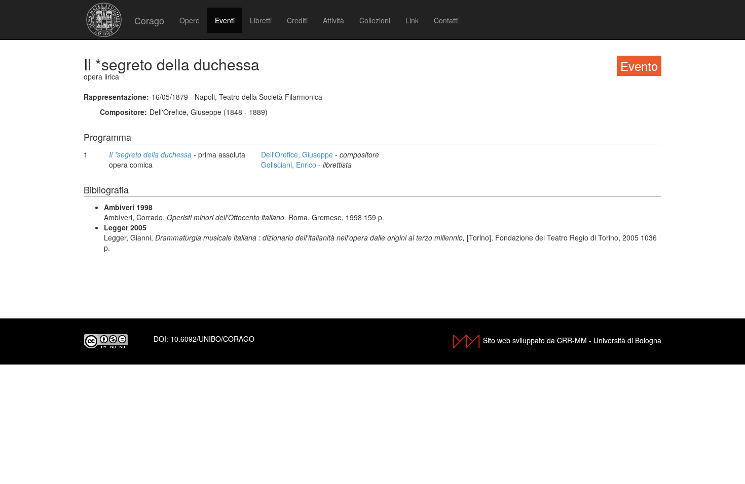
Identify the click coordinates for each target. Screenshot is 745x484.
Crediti (297, 20)
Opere (189, 20)
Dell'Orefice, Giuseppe (298, 154)
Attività (333, 20)
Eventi (225, 20)
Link (412, 20)
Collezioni (374, 20)
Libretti (261, 20)
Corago (149, 20)
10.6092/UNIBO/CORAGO (212, 339)
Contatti (446, 20)
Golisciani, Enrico (289, 164)
